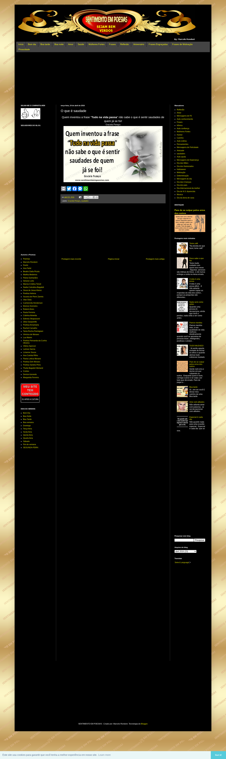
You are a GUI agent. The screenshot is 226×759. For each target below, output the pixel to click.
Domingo (27, 426)
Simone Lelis (28, 281)
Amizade (180, 150)
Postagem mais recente (71, 259)
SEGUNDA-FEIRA (30, 447)
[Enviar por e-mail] (85, 197)
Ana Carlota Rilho (30, 355)
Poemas (26, 259)
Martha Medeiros (30, 275)
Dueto (25, 265)
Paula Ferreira (29, 312)
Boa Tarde (27, 419)
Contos (26, 371)
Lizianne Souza (29, 352)
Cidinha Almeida (30, 315)
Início (21, 44)
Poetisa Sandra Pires (32, 365)
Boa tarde (45, 44)
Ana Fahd (27, 268)
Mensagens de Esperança (188, 160)
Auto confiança (183, 128)
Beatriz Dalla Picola (31, 271)
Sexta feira (27, 432)
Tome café (193, 243)
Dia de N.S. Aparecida (186, 191)
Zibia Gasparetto (30, 322)
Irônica (179, 125)
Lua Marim (27, 337)
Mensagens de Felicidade (187, 147)
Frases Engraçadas (158, 44)
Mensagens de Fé (184, 116)
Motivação (181, 172)
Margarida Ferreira (31, 377)
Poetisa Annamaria (31, 325)
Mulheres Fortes (97, 44)
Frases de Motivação (182, 44)
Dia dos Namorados (185, 166)
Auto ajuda (181, 157)
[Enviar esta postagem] (80, 197)
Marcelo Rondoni (30, 262)
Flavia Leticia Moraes (32, 359)
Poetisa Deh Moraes (31, 362)
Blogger (144, 724)
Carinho (180, 138)
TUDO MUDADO (196, 346)
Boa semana (28, 422)
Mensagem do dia (184, 179)
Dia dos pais (182, 185)
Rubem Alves (28, 309)
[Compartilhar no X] (91, 197)
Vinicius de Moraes (31, 334)
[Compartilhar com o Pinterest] (96, 197)
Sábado (26, 441)
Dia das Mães (182, 163)
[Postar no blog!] (88, 197)
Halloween (181, 169)
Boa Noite (27, 416)
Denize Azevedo (30, 374)
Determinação (183, 176)
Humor (179, 135)
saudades (85, 201)
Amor (70, 44)
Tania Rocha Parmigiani (33, 331)
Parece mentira (195, 323)
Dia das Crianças (184, 182)
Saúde (81, 44)
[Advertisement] (113, 78)
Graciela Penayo (74, 201)
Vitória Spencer (29, 346)
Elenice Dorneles (30, 306)
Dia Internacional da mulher (188, 188)
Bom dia (32, 44)
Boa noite (59, 44)
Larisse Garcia (29, 349)
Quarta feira (28, 438)
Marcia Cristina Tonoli (32, 284)
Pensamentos (182, 144)
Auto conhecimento (185, 119)
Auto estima (182, 141)
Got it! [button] (218, 755)
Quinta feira (28, 435)
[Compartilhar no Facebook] (93, 197)
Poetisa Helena (29, 293)
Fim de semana (29, 444)
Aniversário (138, 44)
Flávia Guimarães (30, 278)
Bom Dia (26, 413)
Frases (112, 44)
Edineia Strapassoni (31, 319)
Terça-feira (27, 429)
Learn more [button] (104, 755)
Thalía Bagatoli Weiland (33, 368)
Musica (180, 194)
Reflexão (124, 44)
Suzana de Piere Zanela (33, 297)
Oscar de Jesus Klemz (32, 290)
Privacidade (24, 49)
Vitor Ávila (27, 300)
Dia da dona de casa (185, 198)
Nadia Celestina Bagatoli (33, 287)
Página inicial (113, 259)
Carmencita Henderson (33, 303)
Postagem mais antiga (155, 259)
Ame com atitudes (196, 402)
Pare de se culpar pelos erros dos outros (196, 364)
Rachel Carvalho (30, 328)
